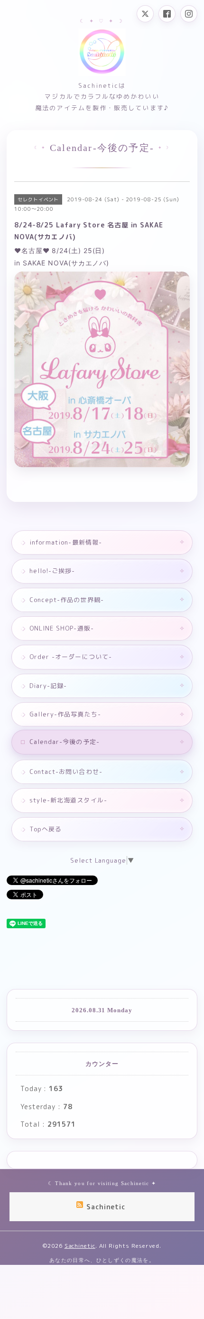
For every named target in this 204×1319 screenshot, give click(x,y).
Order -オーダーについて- (70, 656)
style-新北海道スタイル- (68, 800)
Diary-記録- (48, 685)
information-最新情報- (65, 542)
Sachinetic (80, 1246)
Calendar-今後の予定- (64, 741)
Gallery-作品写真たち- (65, 714)
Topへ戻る (45, 829)
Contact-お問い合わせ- (65, 771)
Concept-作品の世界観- (66, 599)
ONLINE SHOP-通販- (61, 628)
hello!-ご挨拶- (52, 570)
